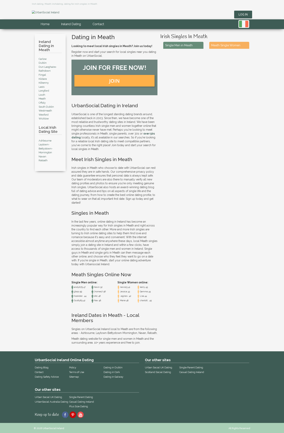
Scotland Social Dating (158, 372)
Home (45, 24)
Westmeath (45, 110)
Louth (42, 94)
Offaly (42, 102)
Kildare (43, 78)
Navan (42, 156)
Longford (44, 90)
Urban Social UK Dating (48, 397)
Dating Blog (41, 367)
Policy (72, 367)
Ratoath (43, 160)
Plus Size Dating (78, 406)
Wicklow (44, 118)
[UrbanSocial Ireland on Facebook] (65, 414)
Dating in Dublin (113, 367)
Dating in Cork (112, 372)
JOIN (114, 80)
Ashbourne (45, 140)
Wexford (43, 114)
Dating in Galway (113, 376)
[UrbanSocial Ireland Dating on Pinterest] (73, 414)
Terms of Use (76, 372)
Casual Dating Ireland (81, 401)
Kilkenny (44, 82)
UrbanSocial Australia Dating (51, 401)
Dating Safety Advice (47, 376)
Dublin (43, 62)
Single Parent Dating (81, 397)
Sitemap (74, 376)
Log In (243, 14)
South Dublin (46, 106)
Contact (98, 24)
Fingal (42, 74)
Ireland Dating (71, 24)
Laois (41, 86)
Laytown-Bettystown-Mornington (46, 148)
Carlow (43, 58)
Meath (42, 98)
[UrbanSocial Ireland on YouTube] (80, 414)
